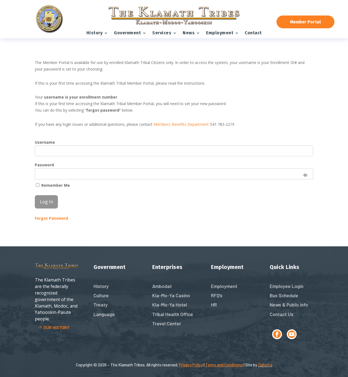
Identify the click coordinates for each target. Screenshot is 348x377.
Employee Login (286, 286)
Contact (253, 32)
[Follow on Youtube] (292, 334)
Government (127, 32)
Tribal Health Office (172, 314)
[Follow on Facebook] (277, 334)
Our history (57, 327)
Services (161, 32)
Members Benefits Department (181, 124)
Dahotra (265, 364)
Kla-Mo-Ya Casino (171, 295)
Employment (219, 32)
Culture (101, 295)
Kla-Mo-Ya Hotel (169, 305)
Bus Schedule (284, 295)
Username (45, 142)
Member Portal (305, 21)
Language (104, 314)
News (189, 32)
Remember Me (55, 185)
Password (44, 164)
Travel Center (166, 323)
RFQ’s (216, 295)
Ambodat (162, 286)
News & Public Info (289, 305)
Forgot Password (51, 218)
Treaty (101, 305)
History (94, 32)
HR (214, 305)
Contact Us (281, 314)
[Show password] (305, 175)
